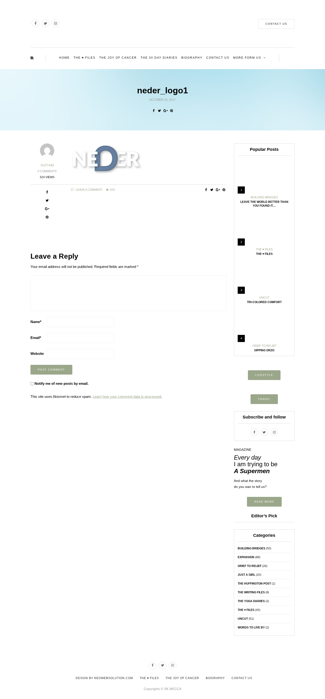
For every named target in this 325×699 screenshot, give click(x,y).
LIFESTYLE (264, 375)
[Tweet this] (159, 110)
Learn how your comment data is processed (127, 397)
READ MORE (264, 501)
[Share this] (154, 110)
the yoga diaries (251, 601)
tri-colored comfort (264, 302)
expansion (246, 557)
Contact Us (276, 23)
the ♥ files (264, 249)
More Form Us (247, 57)
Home (64, 57)
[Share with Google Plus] (165, 110)
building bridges (264, 197)
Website (37, 354)
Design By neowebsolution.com (104, 678)
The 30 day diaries (159, 57)
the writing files (251, 592)
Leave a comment (88, 189)
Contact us (217, 57)
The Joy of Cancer (118, 57)
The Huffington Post (254, 583)
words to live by (251, 627)
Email (35, 338)
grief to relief (264, 345)
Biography (191, 57)
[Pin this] (171, 110)
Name (35, 322)
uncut (264, 297)
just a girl (246, 574)
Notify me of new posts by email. (61, 383)
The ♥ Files (84, 57)
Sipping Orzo (264, 350)
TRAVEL (264, 399)
